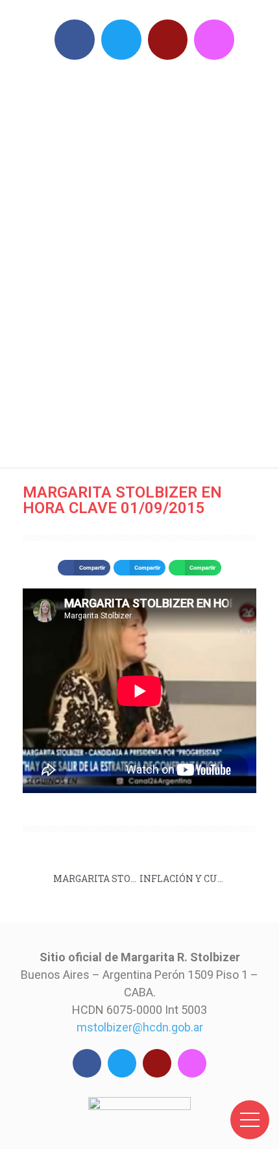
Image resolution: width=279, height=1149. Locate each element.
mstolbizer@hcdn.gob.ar (140, 1027)
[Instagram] (214, 39)
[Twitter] (121, 39)
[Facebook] (75, 39)
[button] (84, 567)
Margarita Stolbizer (146, 260)
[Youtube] (168, 39)
